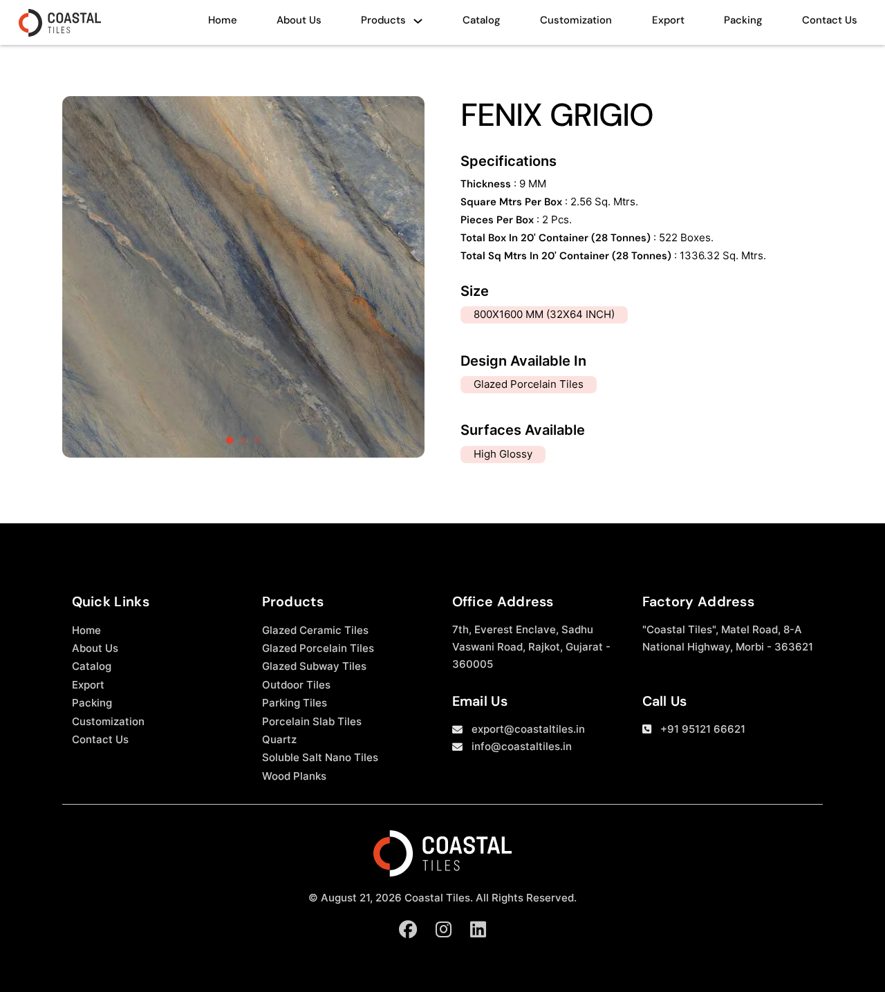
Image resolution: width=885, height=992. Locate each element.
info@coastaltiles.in (522, 746)
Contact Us (829, 20)
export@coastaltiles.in (528, 729)
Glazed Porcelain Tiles (318, 648)
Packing (743, 20)
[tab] (229, 440)
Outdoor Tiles (296, 685)
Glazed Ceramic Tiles (315, 630)
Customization (576, 20)
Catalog (482, 20)
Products (383, 20)
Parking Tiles (294, 703)
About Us (299, 20)
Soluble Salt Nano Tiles (320, 757)
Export (668, 20)
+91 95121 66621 (702, 729)
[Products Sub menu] (418, 24)
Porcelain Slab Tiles (312, 721)
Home (222, 20)
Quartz (279, 739)
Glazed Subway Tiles (314, 666)
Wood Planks (294, 776)
